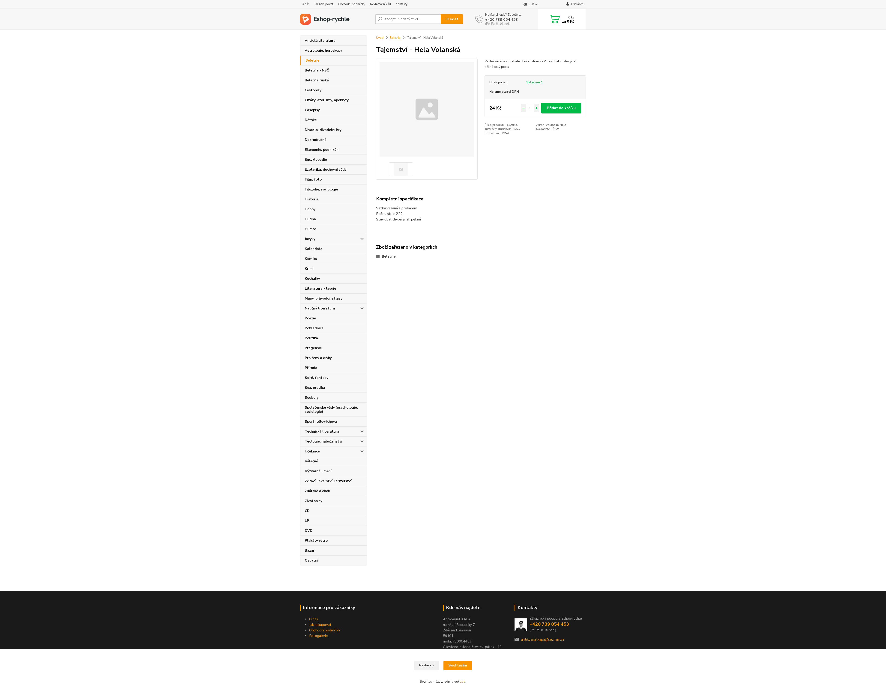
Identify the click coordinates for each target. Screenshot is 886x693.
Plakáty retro (316, 540)
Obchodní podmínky (351, 4)
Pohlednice (314, 328)
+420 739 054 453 (501, 19)
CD (307, 511)
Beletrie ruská (317, 80)
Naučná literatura (320, 308)
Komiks (311, 258)
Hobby (310, 209)
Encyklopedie (316, 159)
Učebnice (312, 451)
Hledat (452, 19)
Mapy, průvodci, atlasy (323, 298)
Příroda (311, 368)
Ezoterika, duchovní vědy (326, 169)
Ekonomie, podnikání (322, 149)
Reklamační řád (380, 4)
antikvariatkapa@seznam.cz (542, 639)
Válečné (311, 461)
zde (462, 681)
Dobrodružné (315, 139)
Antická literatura (320, 40)
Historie (311, 199)
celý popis (501, 67)
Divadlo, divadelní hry (323, 130)
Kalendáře (313, 249)
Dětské (311, 120)
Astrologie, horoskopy (323, 50)
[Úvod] (335, 19)
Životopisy (313, 501)
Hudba (310, 219)
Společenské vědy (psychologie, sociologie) (331, 409)
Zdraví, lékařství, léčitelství (328, 481)
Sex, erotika (315, 387)
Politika (311, 338)
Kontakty (401, 4)
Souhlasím (457, 665)
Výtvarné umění (318, 471)
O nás (306, 4)
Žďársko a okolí (317, 491)
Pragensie (313, 348)
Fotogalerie (318, 636)
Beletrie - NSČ (317, 70)
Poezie (310, 318)
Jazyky (310, 239)
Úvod (379, 38)
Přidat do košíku (561, 107)
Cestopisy (313, 90)
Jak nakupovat (323, 4)
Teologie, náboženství (323, 441)
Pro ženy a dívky (318, 358)
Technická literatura (322, 431)
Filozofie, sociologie (321, 189)
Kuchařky (312, 278)
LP (307, 520)
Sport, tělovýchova (321, 421)
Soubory (312, 397)
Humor (310, 229)
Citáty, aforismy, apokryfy (327, 100)
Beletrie (312, 60)
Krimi (309, 268)
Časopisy (312, 110)
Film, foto (313, 179)
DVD (308, 530)
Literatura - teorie (320, 288)
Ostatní (311, 560)
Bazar (309, 550)
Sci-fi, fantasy (316, 377)
